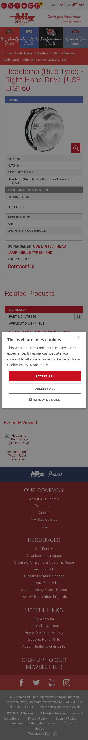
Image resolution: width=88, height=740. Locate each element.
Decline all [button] (44, 388)
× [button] (78, 338)
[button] (44, 399)
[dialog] (44, 370)
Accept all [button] (45, 376)
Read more (39, 364)
